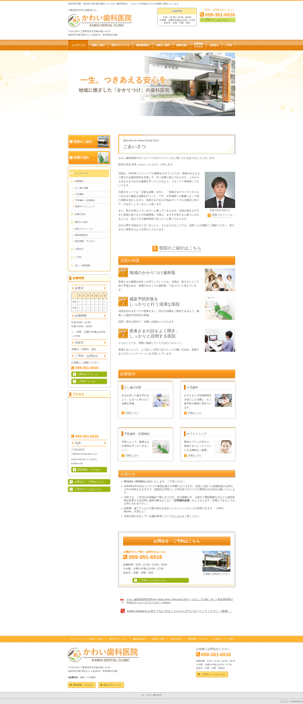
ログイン (284, 701)
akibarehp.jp (297, 701)
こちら (178, 516)
